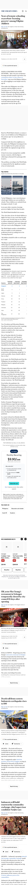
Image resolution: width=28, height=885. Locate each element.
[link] (9, 11)
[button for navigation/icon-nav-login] (22, 11)
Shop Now (6, 569)
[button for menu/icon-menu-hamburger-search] (25, 11)
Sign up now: (4, 26)
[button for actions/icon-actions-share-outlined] (24, 59)
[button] (22, 11)
